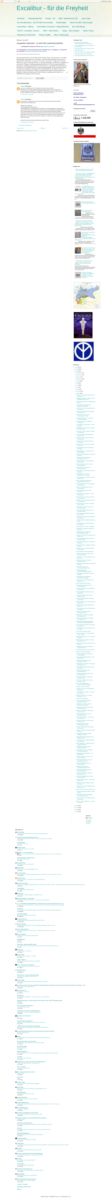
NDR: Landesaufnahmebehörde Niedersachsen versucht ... (83, 481)
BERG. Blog (20, 893)
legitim (18, 1036)
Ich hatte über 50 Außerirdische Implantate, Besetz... (83, 747)
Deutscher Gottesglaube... (82, 698)
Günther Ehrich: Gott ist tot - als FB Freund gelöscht (84, 465)
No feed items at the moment (23, 1007)
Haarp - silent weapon (70, 31)
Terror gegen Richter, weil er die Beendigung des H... (83, 714)
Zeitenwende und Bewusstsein (24, 1169)
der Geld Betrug (78, 27)
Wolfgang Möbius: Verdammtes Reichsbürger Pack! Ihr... (83, 532)
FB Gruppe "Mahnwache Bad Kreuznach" (84, 55)
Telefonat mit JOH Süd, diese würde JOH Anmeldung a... (84, 708)
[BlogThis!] (38, 78)
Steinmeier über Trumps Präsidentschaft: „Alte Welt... (83, 767)
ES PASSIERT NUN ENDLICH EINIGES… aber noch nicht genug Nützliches (33, 899)
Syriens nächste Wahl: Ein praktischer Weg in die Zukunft (29, 1149)
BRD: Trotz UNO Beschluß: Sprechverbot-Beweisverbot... (83, 684)
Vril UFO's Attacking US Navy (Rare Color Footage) (84, 654)
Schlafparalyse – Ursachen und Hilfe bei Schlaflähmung (29, 1012)
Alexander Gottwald (22, 914)
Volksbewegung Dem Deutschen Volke (26, 1179)
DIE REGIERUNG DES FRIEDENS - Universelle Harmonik (84, 795)
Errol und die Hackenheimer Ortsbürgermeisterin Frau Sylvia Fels (83, 43)
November (79, 375)
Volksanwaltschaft (35, 18)
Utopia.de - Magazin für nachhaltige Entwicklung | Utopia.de (31, 1118)
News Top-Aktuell (21, 934)
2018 (76, 369)
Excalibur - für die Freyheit (52, 8)
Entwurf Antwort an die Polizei (83, 583)
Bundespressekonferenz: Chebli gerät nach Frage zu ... (85, 484)
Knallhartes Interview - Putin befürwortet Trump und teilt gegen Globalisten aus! (34, 1037)
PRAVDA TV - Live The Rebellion (25, 852)
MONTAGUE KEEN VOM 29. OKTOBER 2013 (27, 1175)
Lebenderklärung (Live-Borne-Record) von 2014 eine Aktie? (29, 1114)
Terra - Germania (21, 1066)
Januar (78, 393)
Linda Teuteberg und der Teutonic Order (84, 48)
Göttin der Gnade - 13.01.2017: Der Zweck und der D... (84, 757)
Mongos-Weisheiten (22, 1097)
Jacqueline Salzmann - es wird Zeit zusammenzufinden (84, 418)
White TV (19, 1189)
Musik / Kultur (88, 31)
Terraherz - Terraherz (22, 1184)
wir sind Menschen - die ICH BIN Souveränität (35, 22)
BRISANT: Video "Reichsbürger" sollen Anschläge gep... (85, 501)
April (77, 389)
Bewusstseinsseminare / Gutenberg (83, 53)
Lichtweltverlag (21, 842)
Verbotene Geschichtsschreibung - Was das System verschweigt (31, 1022)
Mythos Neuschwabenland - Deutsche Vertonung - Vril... (85, 640)
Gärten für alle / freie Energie (81, 22)
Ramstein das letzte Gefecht (82, 686)
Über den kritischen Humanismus (24, 1058)
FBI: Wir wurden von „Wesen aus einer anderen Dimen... (85, 497)
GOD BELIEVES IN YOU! (22, 843)
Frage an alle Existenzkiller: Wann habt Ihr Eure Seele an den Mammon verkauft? (34, 1124)
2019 (76, 367)
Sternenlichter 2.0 (21, 990)
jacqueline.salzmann (48, 46)
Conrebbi (19, 1158)
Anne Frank (86, 18)
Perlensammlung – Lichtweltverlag (25, 857)
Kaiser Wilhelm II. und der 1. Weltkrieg (85, 526)
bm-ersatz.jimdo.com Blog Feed (25, 1005)
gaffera (59, 1196)
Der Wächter (20, 995)
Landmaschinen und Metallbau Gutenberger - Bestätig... (83, 577)
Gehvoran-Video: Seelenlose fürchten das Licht (27, 976)
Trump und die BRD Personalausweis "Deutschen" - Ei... (85, 412)
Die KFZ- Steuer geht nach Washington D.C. (26, 1160)
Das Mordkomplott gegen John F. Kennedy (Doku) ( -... (84, 770)
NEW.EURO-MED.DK (22, 1051)
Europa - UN (50, 18)
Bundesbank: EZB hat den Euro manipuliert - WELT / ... (83, 661)
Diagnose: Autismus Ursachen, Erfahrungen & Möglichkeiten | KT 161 (32, 1088)
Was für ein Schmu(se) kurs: (23, 1032)
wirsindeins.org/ (21, 862)
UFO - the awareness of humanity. (25, 964)
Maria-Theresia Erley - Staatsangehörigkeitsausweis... (84, 571)
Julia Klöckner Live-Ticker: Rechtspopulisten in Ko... (82, 724)
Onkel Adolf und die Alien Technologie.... (85, 649)
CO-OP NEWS (20, 832)
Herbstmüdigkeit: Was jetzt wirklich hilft (25, 864)
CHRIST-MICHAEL (21, 1092)
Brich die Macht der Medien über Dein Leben (26, 915)
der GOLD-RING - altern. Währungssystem (85, 52)
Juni (77, 385)
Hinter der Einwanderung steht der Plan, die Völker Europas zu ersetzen (32, 981)
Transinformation (21, 970)
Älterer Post (65, 128)
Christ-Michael (20, 888)
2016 (76, 805)
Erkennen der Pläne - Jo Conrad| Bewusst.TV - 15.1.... (84, 696)
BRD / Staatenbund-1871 (68, 18)
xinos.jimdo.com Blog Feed (24, 1186)
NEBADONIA (20, 868)
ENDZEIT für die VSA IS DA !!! (23, 1068)
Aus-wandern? (20, 1163)
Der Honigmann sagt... (22, 1107)
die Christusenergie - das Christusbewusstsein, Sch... (83, 567)
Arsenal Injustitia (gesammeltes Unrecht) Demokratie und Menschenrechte (36, 1031)
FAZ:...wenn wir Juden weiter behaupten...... (87, 211)
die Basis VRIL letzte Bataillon (83, 651)
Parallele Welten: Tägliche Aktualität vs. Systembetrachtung (29, 894)
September (79, 379)
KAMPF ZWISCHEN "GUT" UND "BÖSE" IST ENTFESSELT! (30, 1134)
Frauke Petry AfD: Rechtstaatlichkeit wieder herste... (84, 435)
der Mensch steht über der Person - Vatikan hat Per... (84, 596)
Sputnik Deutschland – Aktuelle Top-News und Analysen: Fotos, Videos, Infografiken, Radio (39, 1000)
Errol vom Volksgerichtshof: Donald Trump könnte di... (84, 777)
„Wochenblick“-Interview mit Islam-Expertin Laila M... (84, 773)
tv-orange (19, 1056)
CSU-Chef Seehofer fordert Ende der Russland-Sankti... (85, 511)
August (78, 381)
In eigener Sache (20, 971)
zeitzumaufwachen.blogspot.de (24, 1021)
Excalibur (90, 818)
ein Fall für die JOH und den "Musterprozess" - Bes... (82, 415)
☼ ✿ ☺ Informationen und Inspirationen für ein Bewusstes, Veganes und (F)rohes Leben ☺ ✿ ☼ (40, 903)
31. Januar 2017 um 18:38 (27, 94)
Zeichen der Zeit (21, 847)
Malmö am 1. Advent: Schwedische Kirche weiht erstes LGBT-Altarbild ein (32, 1027)
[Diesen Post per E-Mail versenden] (36, 78)
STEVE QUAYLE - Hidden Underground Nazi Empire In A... (85, 664)
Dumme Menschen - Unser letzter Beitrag (26, 1180)
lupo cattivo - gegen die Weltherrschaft (26, 944)
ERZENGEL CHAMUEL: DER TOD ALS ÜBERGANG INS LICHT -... (85, 399)
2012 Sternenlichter (22, 1138)
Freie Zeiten (20, 1077)
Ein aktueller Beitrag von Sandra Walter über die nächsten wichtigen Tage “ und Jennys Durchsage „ (38, 1103)
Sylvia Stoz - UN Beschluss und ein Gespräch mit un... (84, 680)
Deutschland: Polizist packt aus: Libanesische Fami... (83, 612)
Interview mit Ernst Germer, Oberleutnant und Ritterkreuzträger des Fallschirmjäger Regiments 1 (37, 945)
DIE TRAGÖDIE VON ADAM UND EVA (25, 889)
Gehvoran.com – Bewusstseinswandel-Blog (28, 975)
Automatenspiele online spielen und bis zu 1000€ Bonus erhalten (30, 1042)
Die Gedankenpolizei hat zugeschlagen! (25, 1165)
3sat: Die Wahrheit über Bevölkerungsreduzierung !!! (88, 202)
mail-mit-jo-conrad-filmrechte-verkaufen (35, 51)
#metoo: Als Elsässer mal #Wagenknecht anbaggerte (28, 1083)
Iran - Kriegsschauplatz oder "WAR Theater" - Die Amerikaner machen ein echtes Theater (36, 930)
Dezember (79, 373)
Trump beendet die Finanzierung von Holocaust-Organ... (85, 539)
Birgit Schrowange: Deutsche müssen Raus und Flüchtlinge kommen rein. (85, 170)
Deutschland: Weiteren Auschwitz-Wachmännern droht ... (84, 760)
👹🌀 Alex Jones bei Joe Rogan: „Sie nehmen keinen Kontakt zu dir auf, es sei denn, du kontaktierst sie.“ (39, 853)
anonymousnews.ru (22, 919)
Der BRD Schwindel (22, 1046)
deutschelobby (20, 980)
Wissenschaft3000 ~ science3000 (25, 898)
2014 (76, 809)
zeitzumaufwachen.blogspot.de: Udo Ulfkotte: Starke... (84, 737)
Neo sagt (19, 1128)
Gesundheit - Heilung (25, 27)
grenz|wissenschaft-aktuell (24, 1015)
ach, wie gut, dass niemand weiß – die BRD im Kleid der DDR (30, 1154)
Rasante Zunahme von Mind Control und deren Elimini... (84, 554)
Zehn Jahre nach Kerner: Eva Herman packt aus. (27, 1098)
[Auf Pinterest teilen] (43, 78)
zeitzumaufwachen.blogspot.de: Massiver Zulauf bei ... (83, 701)
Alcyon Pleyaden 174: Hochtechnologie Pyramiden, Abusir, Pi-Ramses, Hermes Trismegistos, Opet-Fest (39, 874)
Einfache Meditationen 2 (23, 1102)
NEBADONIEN (20, 1174)
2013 (76, 811)
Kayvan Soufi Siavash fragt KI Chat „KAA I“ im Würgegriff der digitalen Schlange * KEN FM (36, 925)
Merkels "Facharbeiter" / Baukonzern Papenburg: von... (84, 711)
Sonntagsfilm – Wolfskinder (23, 1109)
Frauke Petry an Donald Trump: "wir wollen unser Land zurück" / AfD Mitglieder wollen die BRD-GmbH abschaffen (84, 262)
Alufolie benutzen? (21, 1119)
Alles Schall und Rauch (23, 929)
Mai (77, 387)
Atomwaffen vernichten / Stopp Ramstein (53, 27)
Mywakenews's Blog (22, 883)
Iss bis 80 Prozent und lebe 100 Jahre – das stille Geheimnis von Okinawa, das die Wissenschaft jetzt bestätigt (40, 904)
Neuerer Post (20, 128)
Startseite (20, 18)
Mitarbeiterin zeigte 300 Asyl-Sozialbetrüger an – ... (83, 671)
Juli (77, 383)
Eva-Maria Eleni (21, 878)
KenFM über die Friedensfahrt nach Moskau (26, 1139)
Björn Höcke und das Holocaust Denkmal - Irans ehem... (83, 704)
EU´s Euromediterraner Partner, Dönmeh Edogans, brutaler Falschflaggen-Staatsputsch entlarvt (37, 1052)
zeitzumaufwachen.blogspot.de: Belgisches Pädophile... (83, 405)
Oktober (78, 377)
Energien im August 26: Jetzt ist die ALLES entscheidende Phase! (31, 879)
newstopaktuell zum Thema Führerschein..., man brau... (83, 474)
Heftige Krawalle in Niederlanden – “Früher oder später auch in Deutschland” (33, 996)
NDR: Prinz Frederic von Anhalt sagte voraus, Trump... (85, 634)
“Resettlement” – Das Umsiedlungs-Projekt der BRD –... (84, 647)
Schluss (19, 1078)
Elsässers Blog (21, 1082)
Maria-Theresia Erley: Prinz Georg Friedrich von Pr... (84, 677)
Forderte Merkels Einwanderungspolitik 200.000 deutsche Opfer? (31, 920)
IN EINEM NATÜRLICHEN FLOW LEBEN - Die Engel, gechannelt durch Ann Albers (34, 838)
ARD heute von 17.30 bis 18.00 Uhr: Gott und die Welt (84, 507)
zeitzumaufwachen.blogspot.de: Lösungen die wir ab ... (83, 458)
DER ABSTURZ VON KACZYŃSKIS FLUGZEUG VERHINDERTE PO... (85, 622)
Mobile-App (19, 1001)
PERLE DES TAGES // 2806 (23, 859)
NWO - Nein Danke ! (51, 31)
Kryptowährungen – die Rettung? (24, 950)
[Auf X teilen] (40, 78)
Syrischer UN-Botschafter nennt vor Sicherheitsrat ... (84, 487)
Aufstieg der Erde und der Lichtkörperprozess (28, 1010)
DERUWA (19, 1148)
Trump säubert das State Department (85, 551)
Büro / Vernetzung (61, 35)
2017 (76, 371)
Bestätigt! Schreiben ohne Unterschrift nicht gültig (27, 935)
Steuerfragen (61, 22)
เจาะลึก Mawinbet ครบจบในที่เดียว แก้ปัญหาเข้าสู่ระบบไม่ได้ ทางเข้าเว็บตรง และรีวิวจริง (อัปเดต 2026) (39, 910)
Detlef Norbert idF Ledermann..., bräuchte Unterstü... (83, 468)
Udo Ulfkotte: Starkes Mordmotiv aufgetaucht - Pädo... (83, 734)
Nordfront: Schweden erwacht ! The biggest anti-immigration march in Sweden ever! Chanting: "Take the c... (88, 275)
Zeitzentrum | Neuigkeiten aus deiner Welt (27, 1112)
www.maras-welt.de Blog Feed (24, 1123)
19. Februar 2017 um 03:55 (27, 122)
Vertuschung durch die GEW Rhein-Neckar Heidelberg (28, 961)
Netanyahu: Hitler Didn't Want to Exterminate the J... (83, 561)
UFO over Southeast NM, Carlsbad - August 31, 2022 (28, 966)
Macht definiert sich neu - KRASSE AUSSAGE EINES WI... (84, 750)
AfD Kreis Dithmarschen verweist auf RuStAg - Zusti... (84, 721)
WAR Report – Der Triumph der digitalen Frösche (27, 869)
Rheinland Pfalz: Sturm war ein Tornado (25, 848)
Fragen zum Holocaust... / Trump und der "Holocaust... (85, 717)
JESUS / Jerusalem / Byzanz (28, 31)
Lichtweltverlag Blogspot (23, 1133)
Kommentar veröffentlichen (25, 125)
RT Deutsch (20, 908)
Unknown (23, 86)
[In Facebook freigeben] (41, 78)
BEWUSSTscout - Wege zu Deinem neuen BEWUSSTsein (31, 1061)
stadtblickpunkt (21, 939)
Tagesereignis (20, 954)
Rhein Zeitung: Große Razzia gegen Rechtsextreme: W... (84, 615)
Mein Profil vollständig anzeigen (88, 822)
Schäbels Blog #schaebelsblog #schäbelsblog (28, 1026)
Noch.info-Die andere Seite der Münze (26, 1041)
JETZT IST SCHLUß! (21, 1047)
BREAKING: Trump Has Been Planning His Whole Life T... (85, 428)
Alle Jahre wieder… (21, 1073)
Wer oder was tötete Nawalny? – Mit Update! (26, 956)
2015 (76, 807)
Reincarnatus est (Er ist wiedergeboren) (25, 986)
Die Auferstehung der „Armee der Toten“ (25, 1093)
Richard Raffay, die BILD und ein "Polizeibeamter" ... (84, 586)
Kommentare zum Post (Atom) (29, 130)
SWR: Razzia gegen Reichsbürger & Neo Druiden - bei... (84, 619)
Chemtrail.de (20, 1143)
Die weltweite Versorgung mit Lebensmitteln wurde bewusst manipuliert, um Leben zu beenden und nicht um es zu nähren (43, 1144)
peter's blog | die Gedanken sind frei (26, 1072)
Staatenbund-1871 (79, 50)
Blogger (69, 1196)
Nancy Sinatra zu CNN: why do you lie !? (85, 789)
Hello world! (19, 940)
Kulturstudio (20, 1087)
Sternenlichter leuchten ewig (23, 991)
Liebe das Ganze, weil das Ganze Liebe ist (27, 837)
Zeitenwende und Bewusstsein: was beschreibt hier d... (84, 674)
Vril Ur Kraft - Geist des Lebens (83, 631)
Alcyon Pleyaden (21, 873)
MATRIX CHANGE (21, 924)
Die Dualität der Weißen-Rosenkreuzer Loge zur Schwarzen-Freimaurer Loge (33, 1129)
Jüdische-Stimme (21, 959)
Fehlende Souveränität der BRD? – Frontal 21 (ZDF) (28, 1063)
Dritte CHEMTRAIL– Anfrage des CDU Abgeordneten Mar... (85, 744)
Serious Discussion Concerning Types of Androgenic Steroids (30, 1170)
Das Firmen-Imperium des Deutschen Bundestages (30, 1153)
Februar (78, 391)
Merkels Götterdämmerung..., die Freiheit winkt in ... (84, 763)
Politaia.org (20, 949)
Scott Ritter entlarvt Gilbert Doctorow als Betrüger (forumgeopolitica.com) (32, 833)
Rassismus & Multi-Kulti (26, 35)
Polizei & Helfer (45, 35)
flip (17, 1017)
